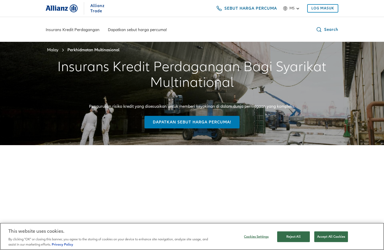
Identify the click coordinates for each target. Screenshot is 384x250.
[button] (327, 29)
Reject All (293, 237)
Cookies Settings (256, 237)
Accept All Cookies (331, 237)
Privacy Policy (62, 244)
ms (292, 8)
